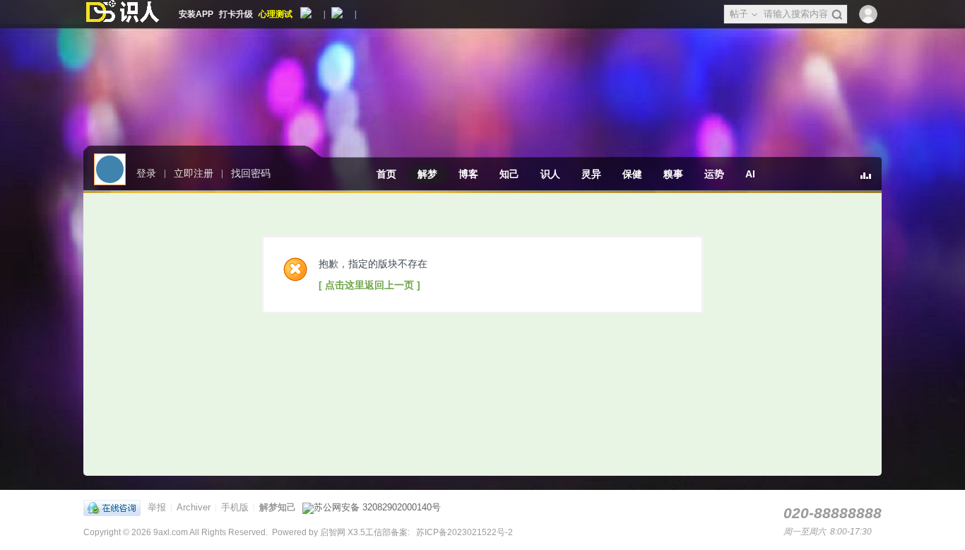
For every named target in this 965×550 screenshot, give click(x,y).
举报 (157, 507)
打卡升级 (236, 14)
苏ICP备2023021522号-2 (463, 532)
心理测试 (275, 14)
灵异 (591, 174)
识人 (550, 174)
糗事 (673, 174)
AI (750, 174)
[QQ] (115, 507)
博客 (468, 174)
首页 (386, 174)
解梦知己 (277, 507)
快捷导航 (871, 181)
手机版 (235, 507)
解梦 (427, 174)
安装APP (196, 14)
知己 (509, 174)
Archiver (194, 507)
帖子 (739, 13)
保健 (632, 174)
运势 (714, 174)
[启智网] (122, 14)
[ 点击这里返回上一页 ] (369, 285)
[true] (837, 15)
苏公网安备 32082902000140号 (377, 507)
